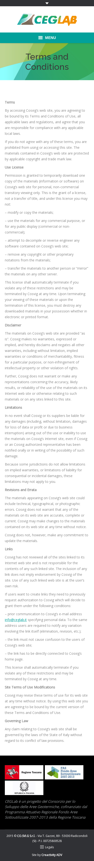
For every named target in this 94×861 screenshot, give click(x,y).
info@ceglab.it (16, 619)
